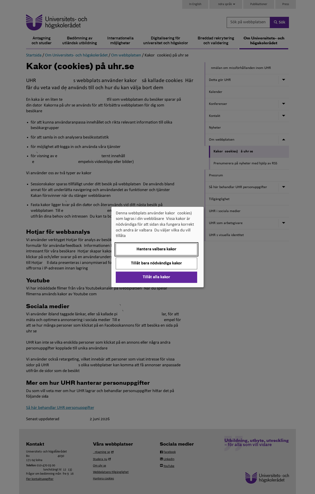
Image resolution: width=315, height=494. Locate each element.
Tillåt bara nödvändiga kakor (156, 263)
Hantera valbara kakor (156, 249)
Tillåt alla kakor (156, 277)
